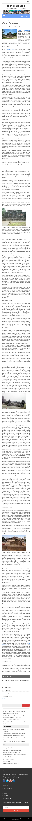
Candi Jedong (7, 690)
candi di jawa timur (8, 20)
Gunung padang (6, 748)
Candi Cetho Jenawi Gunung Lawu (11, 719)
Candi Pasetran (7, 687)
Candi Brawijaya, (11, 354)
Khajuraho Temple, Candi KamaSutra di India (13, 735)
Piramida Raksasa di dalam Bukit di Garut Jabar (14, 733)
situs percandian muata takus (10, 763)
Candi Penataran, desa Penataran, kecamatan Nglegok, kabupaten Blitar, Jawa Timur (15, 681)
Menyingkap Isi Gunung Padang (10, 713)
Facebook (6, 791)
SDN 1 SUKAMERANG (13, 818)
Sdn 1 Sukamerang (8, 788)
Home (3, 20)
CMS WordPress (7, 790)
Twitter (5, 793)
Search (26, 705)
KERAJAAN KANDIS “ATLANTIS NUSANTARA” (14, 741)
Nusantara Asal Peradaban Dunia (11, 750)
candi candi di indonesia (8, 759)
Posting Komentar (6, 699)
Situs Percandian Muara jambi (10, 752)
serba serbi (5, 761)
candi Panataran (10, 49)
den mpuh (6, 26)
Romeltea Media (16, 819)
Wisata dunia (6, 756)
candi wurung (7, 684)
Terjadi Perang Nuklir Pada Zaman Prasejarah (14, 754)
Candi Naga (6, 693)
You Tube (6, 795)
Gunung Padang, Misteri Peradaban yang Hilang (14, 711)
